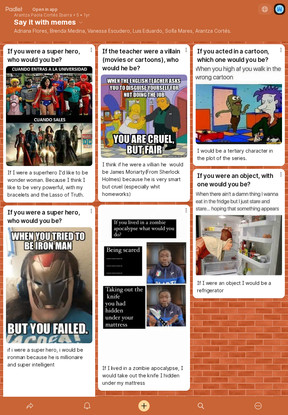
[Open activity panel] (87, 406)
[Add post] (144, 406)
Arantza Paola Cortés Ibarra (43, 15)
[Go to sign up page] (279, 9)
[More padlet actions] (258, 406)
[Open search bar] (201, 406)
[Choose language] (265, 9)
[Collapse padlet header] (81, 22)
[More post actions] (86, 52)
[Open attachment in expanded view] (49, 116)
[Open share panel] (30, 406)
